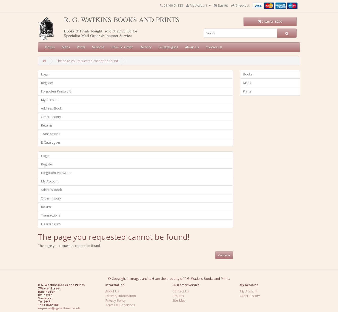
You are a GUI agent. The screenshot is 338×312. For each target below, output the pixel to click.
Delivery (146, 47)
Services (98, 47)
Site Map (179, 300)
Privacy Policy (115, 300)
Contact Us (214, 47)
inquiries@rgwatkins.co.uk (59, 308)
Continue (224, 255)
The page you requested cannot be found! (87, 61)
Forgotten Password (56, 91)
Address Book (51, 108)
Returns (46, 125)
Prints (81, 47)
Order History (51, 117)
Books (50, 47)
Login (45, 74)
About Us (192, 47)
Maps (66, 47)
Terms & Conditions (120, 305)
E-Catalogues (168, 47)
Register (47, 83)
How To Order (122, 47)
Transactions (50, 134)
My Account (50, 100)
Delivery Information (120, 296)
